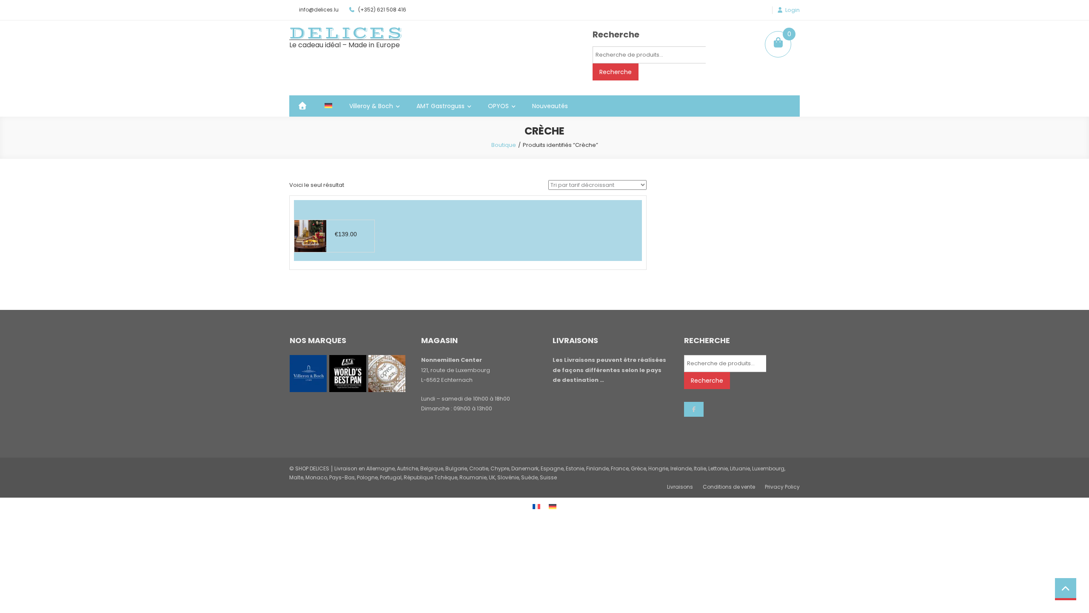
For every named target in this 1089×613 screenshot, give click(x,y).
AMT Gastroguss (440, 106)
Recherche (615, 72)
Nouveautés (550, 106)
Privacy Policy (782, 486)
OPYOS (498, 106)
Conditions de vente (729, 486)
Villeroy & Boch (371, 106)
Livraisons (680, 486)
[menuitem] (328, 106)
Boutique (503, 145)
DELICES (346, 33)
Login (792, 10)
